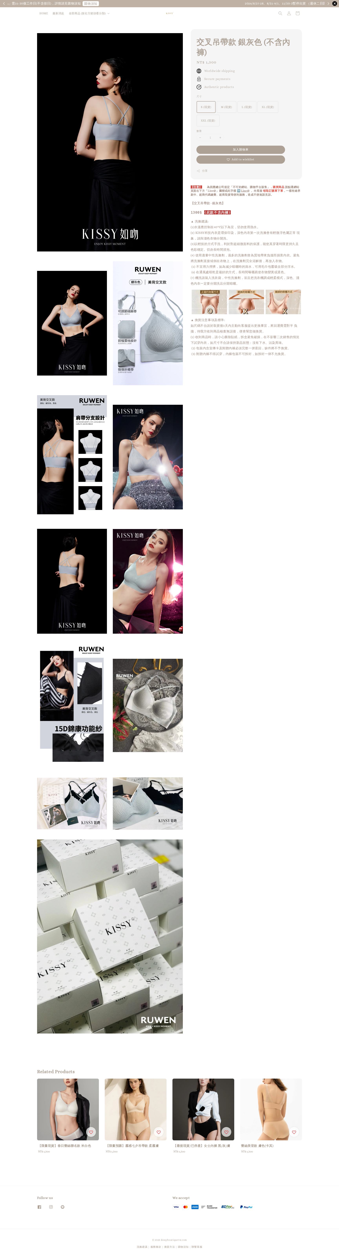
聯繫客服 (196, 1246)
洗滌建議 (142, 1246)
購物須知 (279, 3)
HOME (43, 13)
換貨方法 (169, 1246)
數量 (199, 131)
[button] (280, 13)
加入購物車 (241, 149)
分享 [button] (205, 170)
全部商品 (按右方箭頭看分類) (87, 13)
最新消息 (58, 13)
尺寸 (199, 96)
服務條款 (155, 1246)
